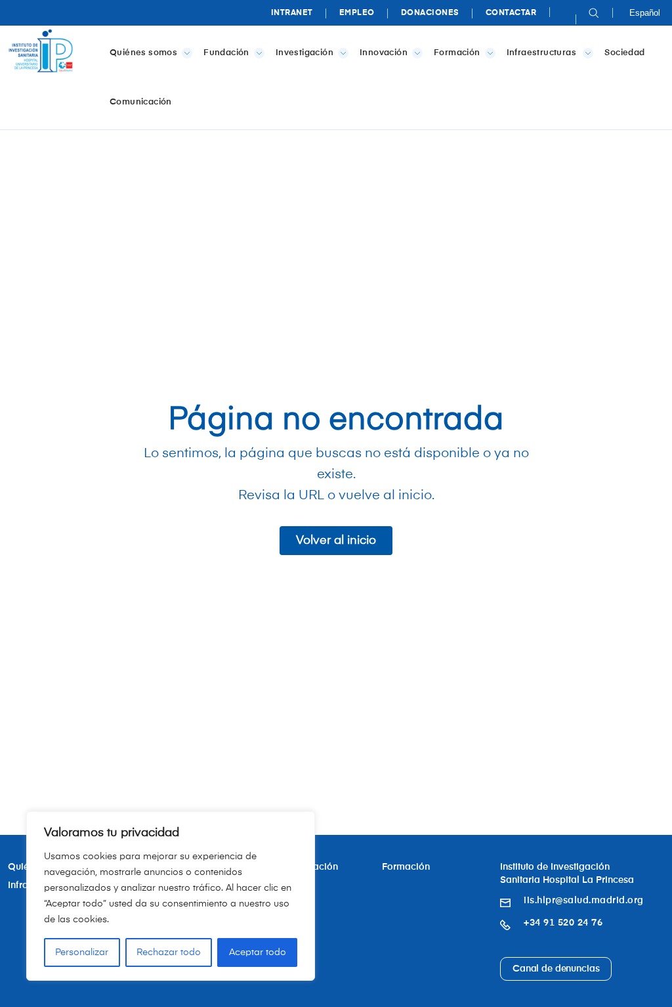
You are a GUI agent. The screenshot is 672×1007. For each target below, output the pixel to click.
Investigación (304, 53)
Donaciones (430, 13)
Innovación (384, 53)
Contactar (511, 13)
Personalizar (81, 952)
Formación (457, 53)
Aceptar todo (257, 952)
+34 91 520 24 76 (563, 923)
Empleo (357, 13)
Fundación (226, 53)
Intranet (292, 13)
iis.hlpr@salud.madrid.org (584, 900)
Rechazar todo (168, 952)
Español (644, 13)
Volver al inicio (336, 541)
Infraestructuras (543, 53)
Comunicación (141, 102)
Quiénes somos (143, 53)
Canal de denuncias (556, 968)
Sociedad (624, 53)
